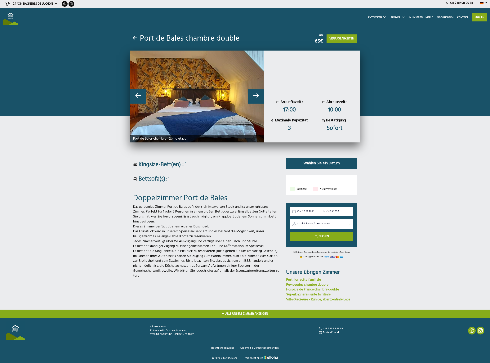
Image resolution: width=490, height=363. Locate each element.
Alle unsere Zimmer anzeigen (246, 313)
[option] (197, 96)
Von (299, 211)
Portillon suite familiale (303, 280)
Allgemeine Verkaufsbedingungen (259, 348)
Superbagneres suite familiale (308, 294)
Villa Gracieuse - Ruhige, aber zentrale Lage (318, 299)
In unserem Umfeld (421, 18)
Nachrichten (445, 18)
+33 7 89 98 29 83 (333, 329)
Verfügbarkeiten (341, 38)
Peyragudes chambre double (307, 285)
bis (325, 211)
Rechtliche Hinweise (222, 348)
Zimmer (395, 17)
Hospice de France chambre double (312, 289)
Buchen (479, 17)
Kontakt (462, 18)
